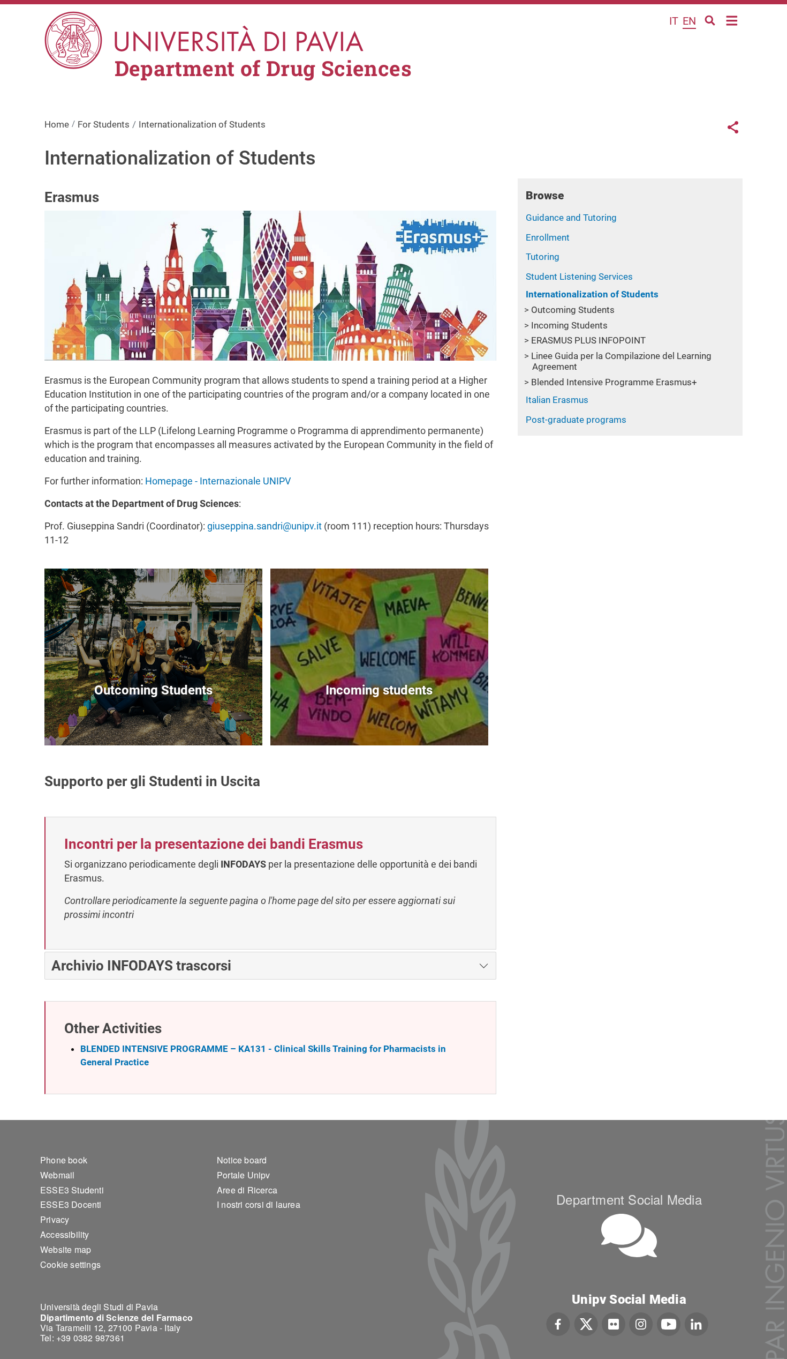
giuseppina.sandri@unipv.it (264, 526)
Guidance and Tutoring (571, 217)
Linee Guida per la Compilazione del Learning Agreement (621, 361)
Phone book (63, 1160)
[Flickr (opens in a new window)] (613, 1323)
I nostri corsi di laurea (258, 1204)
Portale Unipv (243, 1175)
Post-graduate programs (576, 419)
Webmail (57, 1175)
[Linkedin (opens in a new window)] (696, 1323)
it (673, 20)
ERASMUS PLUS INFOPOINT (588, 340)
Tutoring (542, 256)
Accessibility (64, 1234)
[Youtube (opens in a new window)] (668, 1323)
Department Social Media (629, 1199)
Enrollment (548, 237)
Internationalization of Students (592, 294)
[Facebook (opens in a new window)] (558, 1323)
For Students (104, 124)
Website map (65, 1249)
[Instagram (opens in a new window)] (641, 1323)
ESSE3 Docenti (71, 1204)
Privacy (54, 1219)
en (689, 20)
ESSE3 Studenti (72, 1190)
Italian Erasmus (557, 399)
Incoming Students (569, 325)
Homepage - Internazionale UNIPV (218, 481)
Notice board (242, 1160)
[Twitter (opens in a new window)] (586, 1323)
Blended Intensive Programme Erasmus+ (614, 382)
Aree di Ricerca (247, 1190)
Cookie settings (70, 1264)
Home (732, 19)
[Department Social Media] (629, 1235)
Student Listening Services (579, 276)
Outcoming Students (573, 309)
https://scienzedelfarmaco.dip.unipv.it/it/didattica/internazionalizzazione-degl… (153, 720)
